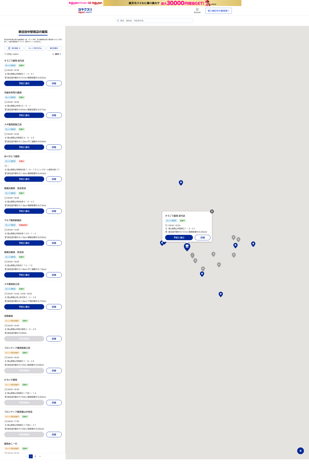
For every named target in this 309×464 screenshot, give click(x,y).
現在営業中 (54, 48)
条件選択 (15, 48)
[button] (33, 69)
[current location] (300, 450)
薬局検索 (197, 12)
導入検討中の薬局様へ (218, 11)
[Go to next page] (40, 456)
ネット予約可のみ (35, 48)
